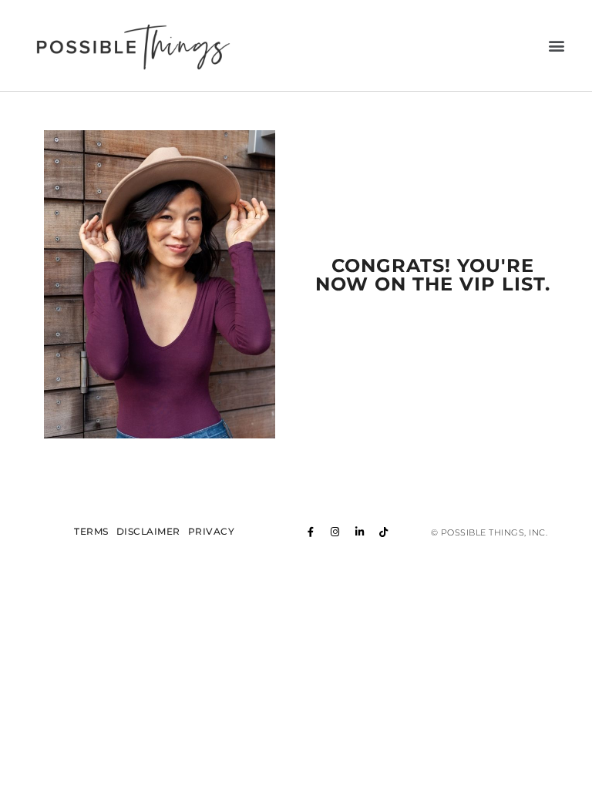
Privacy (211, 531)
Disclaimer (148, 531)
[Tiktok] (384, 532)
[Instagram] (335, 532)
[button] (557, 46)
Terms (91, 531)
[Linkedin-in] (360, 532)
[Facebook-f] (311, 532)
